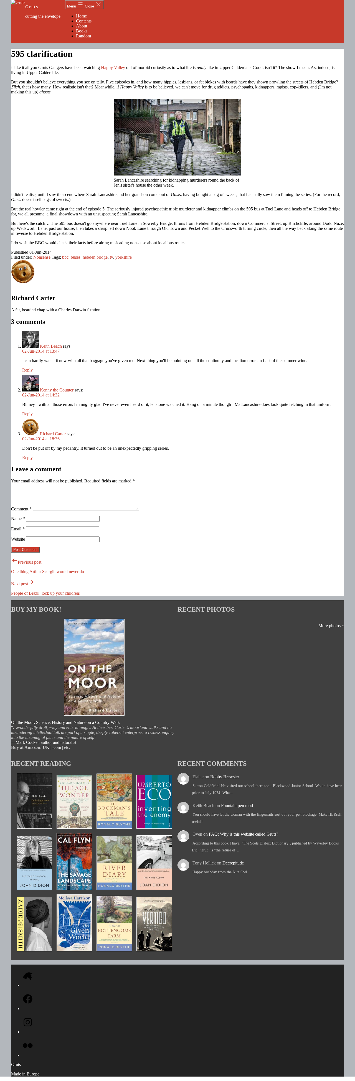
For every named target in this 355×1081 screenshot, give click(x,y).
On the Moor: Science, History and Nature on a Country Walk (65, 722)
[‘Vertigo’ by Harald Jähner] (154, 953)
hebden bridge (95, 257)
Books (81, 31)
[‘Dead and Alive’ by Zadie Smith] (34, 953)
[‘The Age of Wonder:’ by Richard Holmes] (74, 830)
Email (18, 528)
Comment (21, 509)
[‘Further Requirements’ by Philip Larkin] (34, 830)
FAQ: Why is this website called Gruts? (243, 834)
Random (83, 36)
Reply (27, 370)
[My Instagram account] (27, 1031)
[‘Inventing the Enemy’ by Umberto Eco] (154, 830)
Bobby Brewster (224, 776)
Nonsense (41, 257)
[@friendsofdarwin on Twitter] (27, 985)
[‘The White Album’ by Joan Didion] (154, 891)
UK (46, 747)
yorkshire (123, 257)
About (81, 26)
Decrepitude (233, 863)
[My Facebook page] (27, 1008)
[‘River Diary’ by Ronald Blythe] (114, 891)
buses (75, 257)
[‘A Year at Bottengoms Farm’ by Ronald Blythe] (114, 953)
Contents (84, 21)
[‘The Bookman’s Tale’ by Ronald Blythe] (114, 830)
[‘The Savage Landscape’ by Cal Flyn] (74, 891)
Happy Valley (113, 67)
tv (111, 257)
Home (81, 16)
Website (18, 539)
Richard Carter (53, 433)
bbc (65, 257)
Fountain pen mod (237, 805)
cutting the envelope (42, 16)
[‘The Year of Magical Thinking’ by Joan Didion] (34, 891)
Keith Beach (51, 346)
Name (18, 518)
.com (56, 747)
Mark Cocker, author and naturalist (46, 742)
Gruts (31, 6)
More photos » (331, 625)
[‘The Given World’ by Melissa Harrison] (74, 953)
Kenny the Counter (56, 390)
